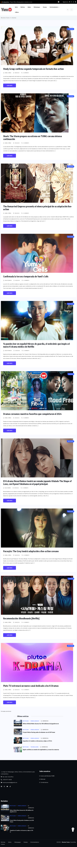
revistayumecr (8, 280)
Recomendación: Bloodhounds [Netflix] (21, 618)
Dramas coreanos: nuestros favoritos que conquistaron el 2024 (32, 413)
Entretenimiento (54, 7)
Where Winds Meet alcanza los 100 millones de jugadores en (41, 723)
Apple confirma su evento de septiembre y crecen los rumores (41, 749)
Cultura (17, 12)
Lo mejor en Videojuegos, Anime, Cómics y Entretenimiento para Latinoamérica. (18, 773)
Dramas (45, 7)
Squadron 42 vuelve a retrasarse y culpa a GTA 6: (37, 741)
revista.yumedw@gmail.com (9, 782)
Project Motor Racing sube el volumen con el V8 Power (39, 732)
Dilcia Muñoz (8, 487)
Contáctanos (44, 782)
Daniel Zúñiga (8, 72)
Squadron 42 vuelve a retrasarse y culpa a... (21, 2)
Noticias (23, 7)
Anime (29, 7)
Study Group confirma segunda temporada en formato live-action (33, 68)
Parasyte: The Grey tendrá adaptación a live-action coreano (31, 551)
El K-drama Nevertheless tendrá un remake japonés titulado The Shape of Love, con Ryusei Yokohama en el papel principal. (37, 482)
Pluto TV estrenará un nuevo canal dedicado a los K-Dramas (31, 685)
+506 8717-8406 (7, 779)
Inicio (16, 7)
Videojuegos (37, 7)
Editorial (42, 779)
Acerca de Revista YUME (47, 776)
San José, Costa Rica (7, 777)
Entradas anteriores (6, 711)
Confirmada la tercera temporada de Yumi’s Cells (25, 276)
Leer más (9, 85)
